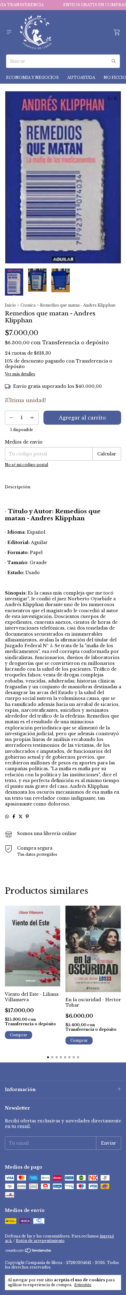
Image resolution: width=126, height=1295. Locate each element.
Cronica (27, 305)
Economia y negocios (32, 77)
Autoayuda (81, 77)
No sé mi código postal (26, 464)
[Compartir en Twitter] (20, 816)
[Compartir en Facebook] (14, 816)
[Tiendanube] (28, 1251)
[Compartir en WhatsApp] (7, 816)
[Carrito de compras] (117, 32)
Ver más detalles (20, 374)
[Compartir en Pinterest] (27, 816)
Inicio (10, 305)
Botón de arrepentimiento (40, 1240)
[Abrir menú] (9, 32)
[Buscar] (114, 61)
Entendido (82, 1285)
